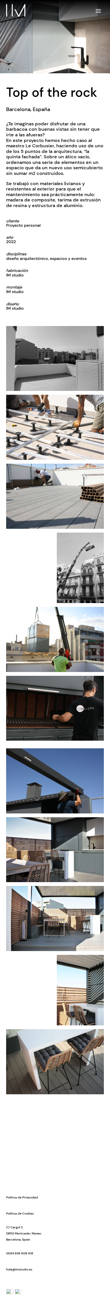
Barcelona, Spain (18, 1240)
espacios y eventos (68, 258)
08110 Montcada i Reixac (23, 1233)
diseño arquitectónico (27, 258)
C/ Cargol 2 (14, 1227)
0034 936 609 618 (19, 1253)
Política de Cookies (20, 1213)
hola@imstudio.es (19, 1269)
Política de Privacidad (22, 1197)
